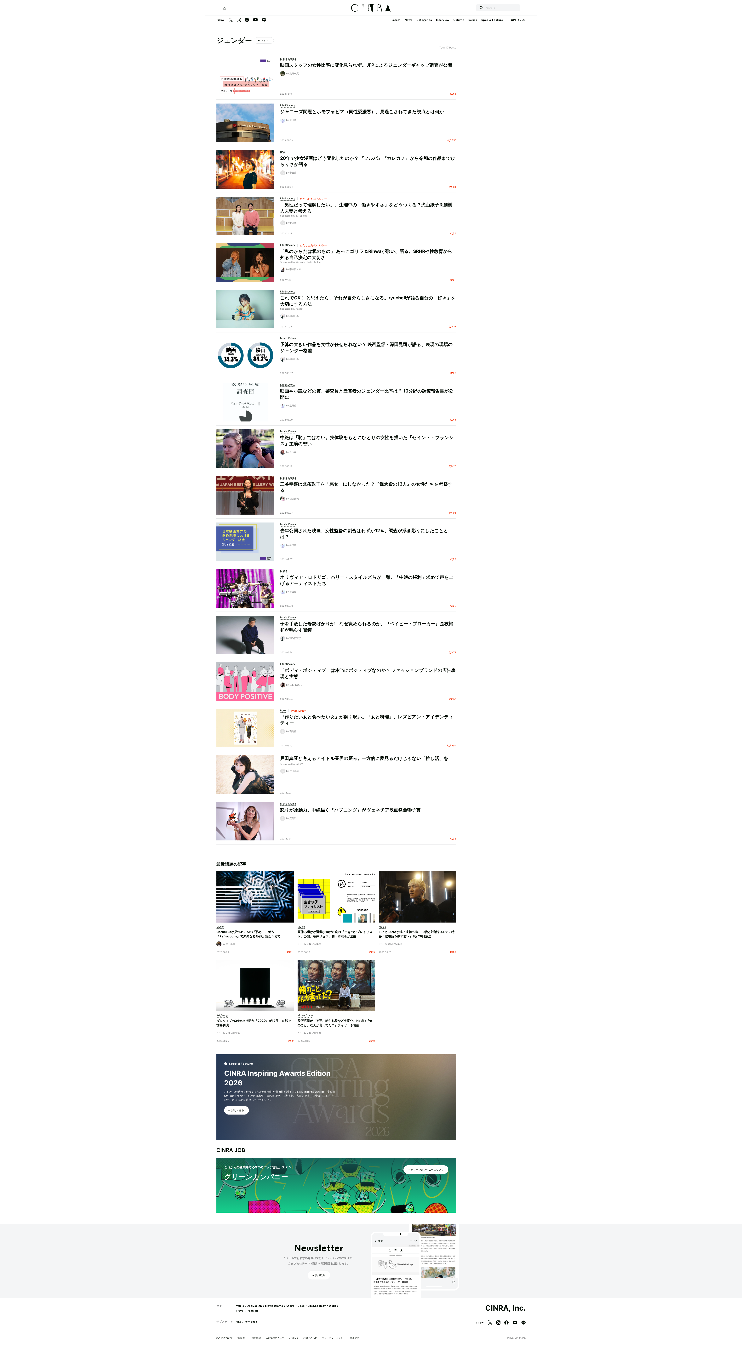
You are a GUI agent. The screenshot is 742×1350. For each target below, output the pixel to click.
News (408, 20)
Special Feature (492, 20)
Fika (238, 1321)
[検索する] (480, 7)
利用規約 (354, 1337)
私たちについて (224, 1337)
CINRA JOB (518, 20)
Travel (240, 1310)
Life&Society (317, 1305)
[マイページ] (224, 7)
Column (458, 20)
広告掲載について (275, 1337)
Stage (290, 1305)
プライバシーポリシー (333, 1337)
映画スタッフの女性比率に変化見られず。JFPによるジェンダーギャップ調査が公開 (366, 65)
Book (301, 1305)
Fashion (253, 1310)
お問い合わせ (310, 1337)
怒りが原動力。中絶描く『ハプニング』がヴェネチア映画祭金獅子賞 (350, 810)
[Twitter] (231, 20)
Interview (442, 20)
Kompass (250, 1321)
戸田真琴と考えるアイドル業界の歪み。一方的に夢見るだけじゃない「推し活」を (364, 758)
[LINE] (264, 20)
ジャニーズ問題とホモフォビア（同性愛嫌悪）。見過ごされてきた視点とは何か (362, 111)
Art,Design (254, 1305)
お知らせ (293, 1337)
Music (240, 1305)
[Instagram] (239, 20)
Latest (396, 20)
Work (332, 1305)
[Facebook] (247, 20)
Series (472, 20)
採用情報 (256, 1337)
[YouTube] (255, 20)
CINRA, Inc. (505, 1308)
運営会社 (242, 1337)
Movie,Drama (274, 1305)
